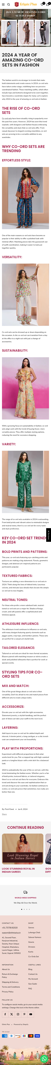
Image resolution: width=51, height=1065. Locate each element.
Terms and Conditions (11, 987)
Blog (30, 969)
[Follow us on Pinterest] (24, 1014)
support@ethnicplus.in (11, 932)
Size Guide (32, 984)
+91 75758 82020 (10, 927)
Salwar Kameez (34, 937)
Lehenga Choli (34, 932)
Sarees (31, 927)
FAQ (30, 988)
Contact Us (32, 974)
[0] (42, 4)
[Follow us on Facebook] (5, 1014)
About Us (6, 969)
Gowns (31, 942)
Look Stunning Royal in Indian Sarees (18, 870)
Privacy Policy (7, 991)
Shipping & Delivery (10, 982)
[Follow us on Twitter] (11, 1014)
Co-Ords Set (33, 956)
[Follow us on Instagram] (18, 1014)
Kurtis (30, 952)
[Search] (8, 4)
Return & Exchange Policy (10, 976)
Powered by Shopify (21, 1024)
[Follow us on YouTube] (30, 1014)
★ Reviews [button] (48, 534)
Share (4, 814)
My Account (33, 979)
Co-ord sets (7, 118)
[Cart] (47, 4)
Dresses (31, 947)
